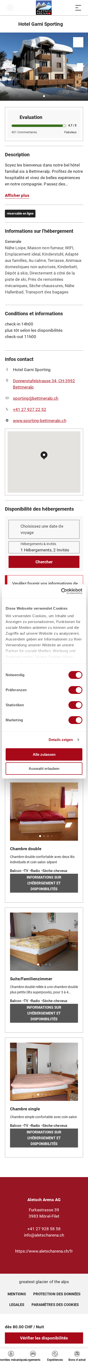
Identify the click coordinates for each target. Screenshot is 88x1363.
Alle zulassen (44, 754)
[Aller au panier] (68, 7)
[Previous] (9, 24)
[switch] (75, 690)
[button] (44, 96)
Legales (16, 1305)
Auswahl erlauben (44, 768)
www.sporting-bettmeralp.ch (39, 420)
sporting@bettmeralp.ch (35, 398)
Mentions (17, 1294)
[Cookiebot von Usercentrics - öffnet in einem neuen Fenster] (62, 591)
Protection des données (56, 1294)
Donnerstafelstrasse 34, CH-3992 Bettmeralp (44, 384)
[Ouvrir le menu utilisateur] (10, 7)
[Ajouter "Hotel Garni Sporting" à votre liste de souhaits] (78, 42)
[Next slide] (83, 67)
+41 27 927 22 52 (29, 409)
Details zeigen (61, 740)
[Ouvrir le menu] (78, 7)
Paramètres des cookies (55, 1304)
